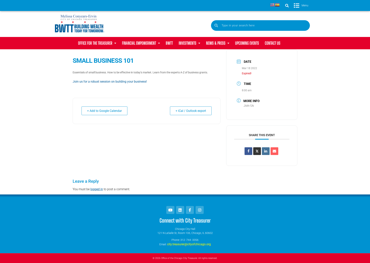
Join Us (249, 105)
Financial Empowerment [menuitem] (139, 43)
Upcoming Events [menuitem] (247, 43)
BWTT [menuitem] (169, 43)
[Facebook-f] (190, 210)
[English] (272, 4)
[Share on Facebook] (248, 151)
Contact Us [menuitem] (272, 43)
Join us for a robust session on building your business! (110, 81)
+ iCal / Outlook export (191, 111)
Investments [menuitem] (187, 43)
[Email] (274, 151)
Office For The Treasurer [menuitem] (95, 43)
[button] (287, 5)
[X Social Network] (257, 151)
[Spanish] (277, 4)
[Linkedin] (266, 151)
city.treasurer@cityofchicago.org (189, 244)
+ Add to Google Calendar (104, 111)
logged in (96, 189)
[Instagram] (200, 210)
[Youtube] (170, 210)
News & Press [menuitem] (215, 43)
